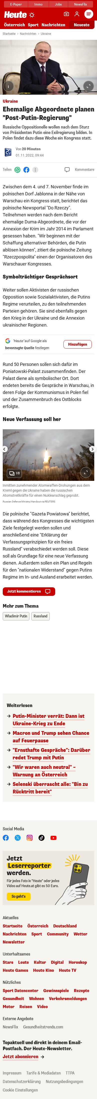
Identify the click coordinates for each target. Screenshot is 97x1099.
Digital (57, 962)
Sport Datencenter (20, 990)
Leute (23, 962)
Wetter (80, 934)
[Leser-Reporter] (66, 14)
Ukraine (46, 34)
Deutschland (65, 926)
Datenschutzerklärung (22, 1081)
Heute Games (15, 970)
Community (58, 934)
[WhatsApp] (17, 169)
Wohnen (36, 998)
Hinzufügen (77, 344)
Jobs (58, 4)
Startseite (9, 34)
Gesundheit (13, 998)
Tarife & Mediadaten (43, 1073)
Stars (8, 962)
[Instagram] (30, 837)
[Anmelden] (77, 14)
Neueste (82, 25)
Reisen (25, 1006)
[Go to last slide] (4, 449)
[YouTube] (53, 837)
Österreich (14, 25)
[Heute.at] (15, 14)
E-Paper (16, 4)
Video (42, 1006)
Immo (38, 4)
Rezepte (81, 990)
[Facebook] (26, 169)
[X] (18, 837)
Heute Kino (43, 970)
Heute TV (67, 970)
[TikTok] (42, 837)
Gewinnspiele (56, 990)
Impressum (12, 1073)
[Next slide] (92, 449)
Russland (41, 616)
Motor (8, 1006)
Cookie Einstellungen (20, 1090)
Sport (33, 25)
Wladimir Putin (16, 616)
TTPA (70, 1073)
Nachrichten (28, 34)
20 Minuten (31, 149)
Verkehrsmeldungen (68, 998)
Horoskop (78, 962)
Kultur (40, 962)
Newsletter (14, 942)
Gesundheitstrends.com (43, 1027)
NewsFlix (80, 4)
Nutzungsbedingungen (64, 1081)
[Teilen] (35, 170)
